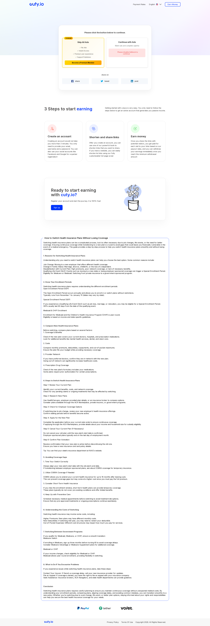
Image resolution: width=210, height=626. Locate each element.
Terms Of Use (127, 622)
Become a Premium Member (83, 63)
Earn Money (173, 4)
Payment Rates (139, 4)
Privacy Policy (113, 622)
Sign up (57, 207)
